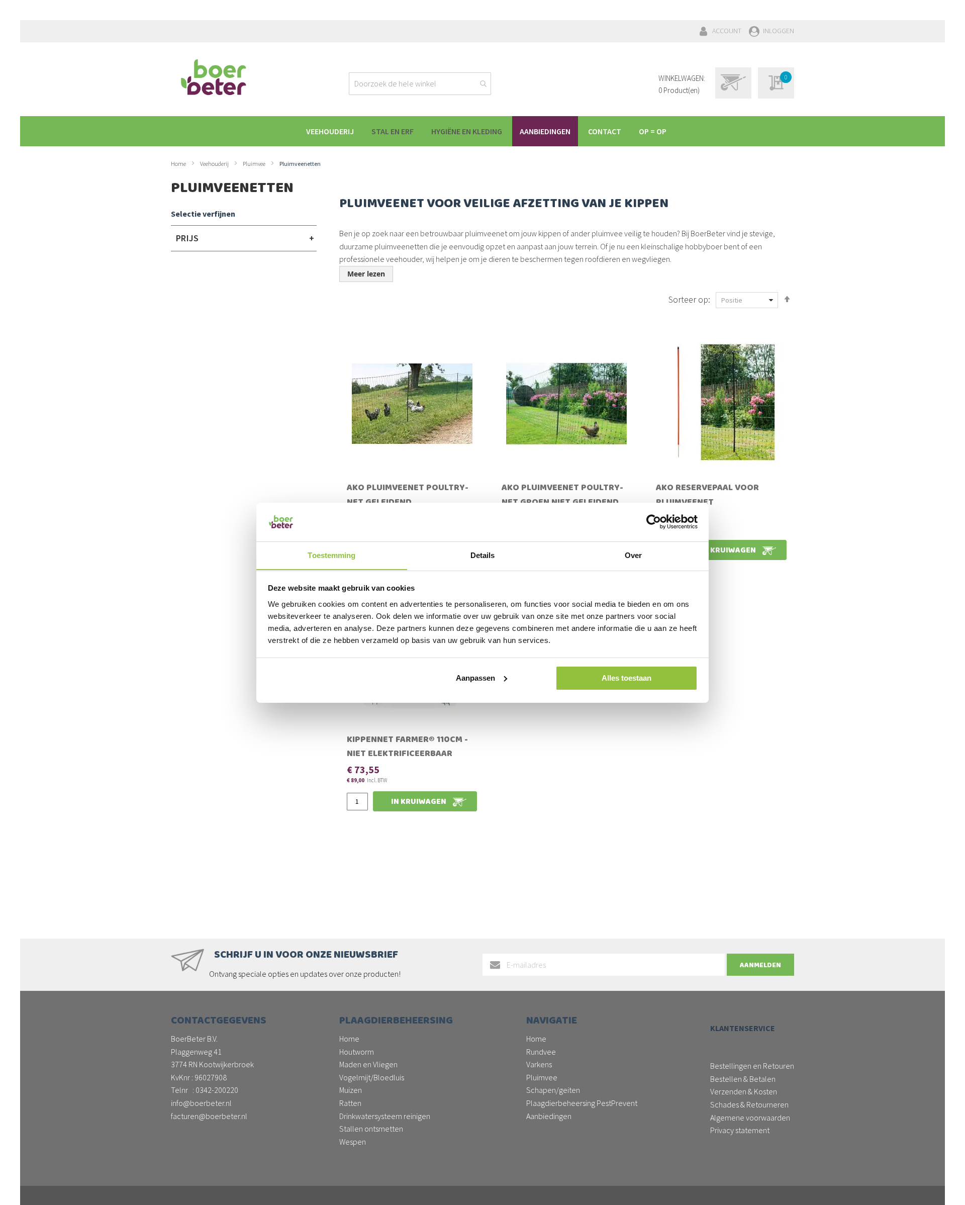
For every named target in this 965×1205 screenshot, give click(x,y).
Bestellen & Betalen (743, 1079)
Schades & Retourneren (749, 1104)
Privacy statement (739, 1130)
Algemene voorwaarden (750, 1118)
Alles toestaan (626, 678)
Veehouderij (215, 163)
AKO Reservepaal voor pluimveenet (707, 496)
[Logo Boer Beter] (213, 78)
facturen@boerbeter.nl (209, 1116)
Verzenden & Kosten (743, 1091)
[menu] (487, 131)
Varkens (539, 1064)
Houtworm (356, 1052)
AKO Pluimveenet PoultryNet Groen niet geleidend (562, 496)
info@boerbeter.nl (201, 1103)
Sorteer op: (689, 299)
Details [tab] (482, 554)
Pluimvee (254, 163)
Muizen (350, 1090)
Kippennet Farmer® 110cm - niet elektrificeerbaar (407, 747)
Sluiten (482, 1185)
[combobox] (420, 83)
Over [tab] (633, 554)
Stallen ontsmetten (371, 1129)
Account (726, 30)
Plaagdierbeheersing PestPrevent (581, 1103)
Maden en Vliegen (368, 1064)
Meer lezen (366, 274)
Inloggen (778, 30)
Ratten (350, 1103)
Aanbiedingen (548, 1116)
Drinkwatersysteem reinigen (384, 1116)
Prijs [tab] (187, 238)
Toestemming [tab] (331, 554)
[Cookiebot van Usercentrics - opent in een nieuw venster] (654, 521)
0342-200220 (217, 1090)
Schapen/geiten (553, 1090)
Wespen (352, 1142)
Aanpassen (475, 678)
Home (179, 163)
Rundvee (541, 1052)
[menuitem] (330, 131)
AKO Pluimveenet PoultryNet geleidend (407, 496)
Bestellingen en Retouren (752, 1066)
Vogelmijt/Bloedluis (371, 1077)
